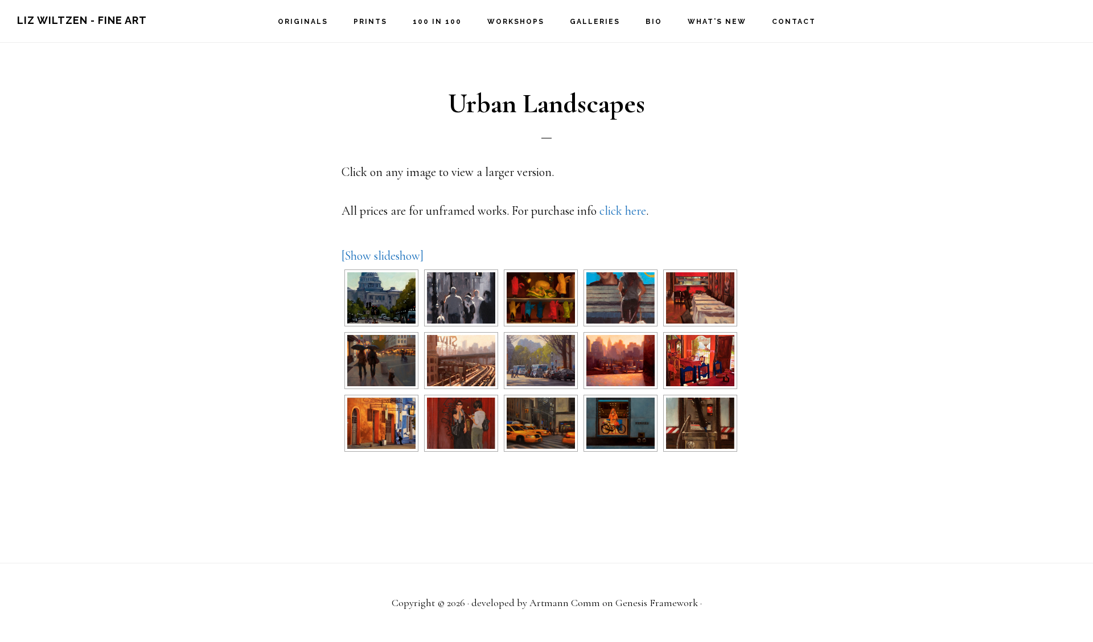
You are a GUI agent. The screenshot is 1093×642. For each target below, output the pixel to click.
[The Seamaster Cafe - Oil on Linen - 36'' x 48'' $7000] (700, 360)
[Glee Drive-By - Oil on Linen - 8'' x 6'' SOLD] (620, 298)
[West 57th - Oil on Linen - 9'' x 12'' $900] (541, 423)
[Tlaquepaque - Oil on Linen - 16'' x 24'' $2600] (381, 423)
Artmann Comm (564, 602)
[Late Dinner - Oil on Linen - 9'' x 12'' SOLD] (700, 298)
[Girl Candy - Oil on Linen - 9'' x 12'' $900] (541, 298)
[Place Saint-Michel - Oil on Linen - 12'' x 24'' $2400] (541, 360)
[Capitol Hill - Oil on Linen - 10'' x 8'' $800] (381, 298)
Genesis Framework (656, 602)
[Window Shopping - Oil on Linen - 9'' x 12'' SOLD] (620, 423)
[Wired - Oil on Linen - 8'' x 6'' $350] (700, 423)
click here (622, 210)
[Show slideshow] (383, 255)
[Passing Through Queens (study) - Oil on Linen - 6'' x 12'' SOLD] (461, 360)
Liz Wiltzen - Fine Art (82, 20)
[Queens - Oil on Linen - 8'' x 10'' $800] (620, 360)
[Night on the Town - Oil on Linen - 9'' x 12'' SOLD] (381, 360)
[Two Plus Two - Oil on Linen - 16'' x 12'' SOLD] (461, 423)
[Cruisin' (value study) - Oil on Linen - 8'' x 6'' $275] (461, 298)
